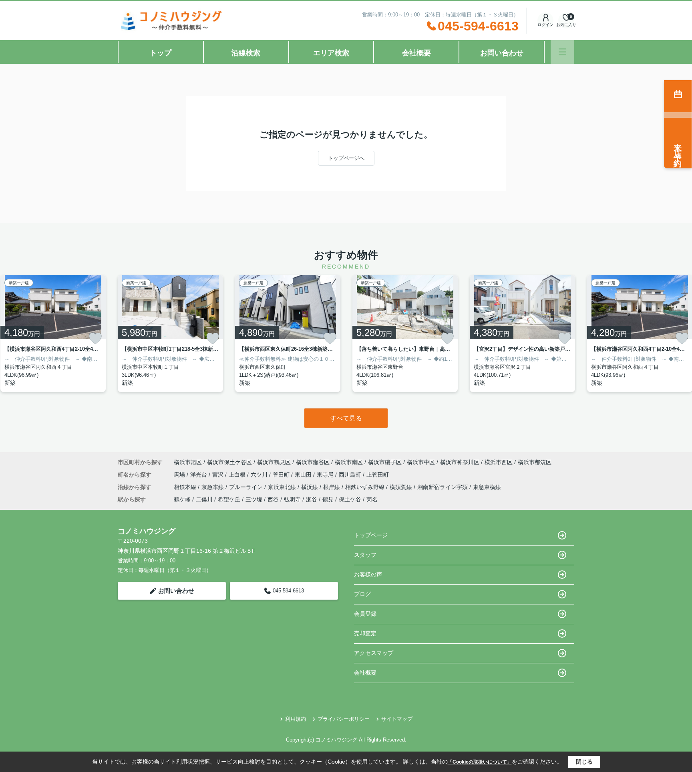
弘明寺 (292, 499)
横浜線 (310, 487)
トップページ (371, 535)
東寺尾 (326, 474)
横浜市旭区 (188, 462)
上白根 (238, 474)
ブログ (362, 594)
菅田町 (282, 474)
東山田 (304, 474)
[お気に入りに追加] (95, 338)
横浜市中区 (421, 462)
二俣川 (204, 499)
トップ (160, 53)
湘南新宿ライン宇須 (443, 487)
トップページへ (346, 158)
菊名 (372, 499)
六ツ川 (260, 474)
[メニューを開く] (562, 52)
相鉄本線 (186, 487)
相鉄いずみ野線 (365, 487)
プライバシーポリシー (344, 719)
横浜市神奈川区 (459, 462)
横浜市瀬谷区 (313, 462)
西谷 (273, 499)
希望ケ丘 (229, 499)
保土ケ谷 (350, 499)
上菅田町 (377, 474)
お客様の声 (368, 574)
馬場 (180, 474)
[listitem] (170, 333)
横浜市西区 (499, 462)
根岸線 (332, 487)
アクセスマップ (373, 653)
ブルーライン (246, 487)
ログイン (545, 24)
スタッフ (365, 555)
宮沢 (218, 474)
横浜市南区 (349, 462)
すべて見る (346, 418)
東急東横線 (487, 487)
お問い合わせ (501, 53)
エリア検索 (331, 53)
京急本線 (213, 487)
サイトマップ (396, 719)
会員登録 (365, 613)
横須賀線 (402, 487)
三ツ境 (253, 499)
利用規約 (295, 719)
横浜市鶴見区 (274, 462)
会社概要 (416, 53)
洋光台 (199, 474)
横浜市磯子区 (385, 462)
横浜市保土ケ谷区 (229, 462)
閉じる (584, 761)
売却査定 (365, 633)
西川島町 (351, 474)
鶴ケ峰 (182, 499)
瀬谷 (311, 499)
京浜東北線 (283, 487)
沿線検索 (245, 53)
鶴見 (328, 499)
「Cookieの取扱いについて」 (480, 762)
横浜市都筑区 (534, 462)
